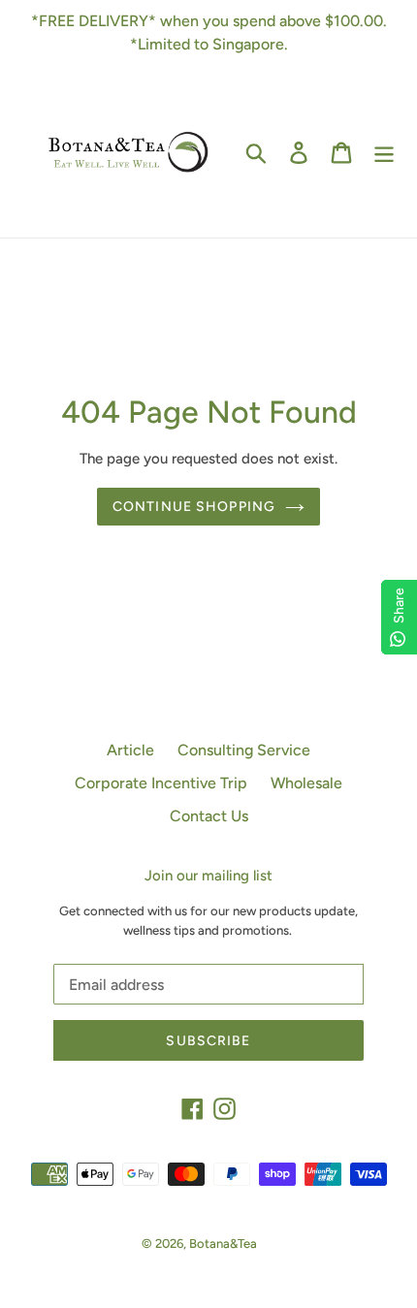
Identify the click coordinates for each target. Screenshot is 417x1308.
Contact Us (209, 816)
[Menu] (384, 152)
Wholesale (306, 783)
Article (130, 750)
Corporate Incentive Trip (161, 783)
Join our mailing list (208, 875)
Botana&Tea (223, 1243)
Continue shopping (193, 506)
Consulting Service (243, 750)
